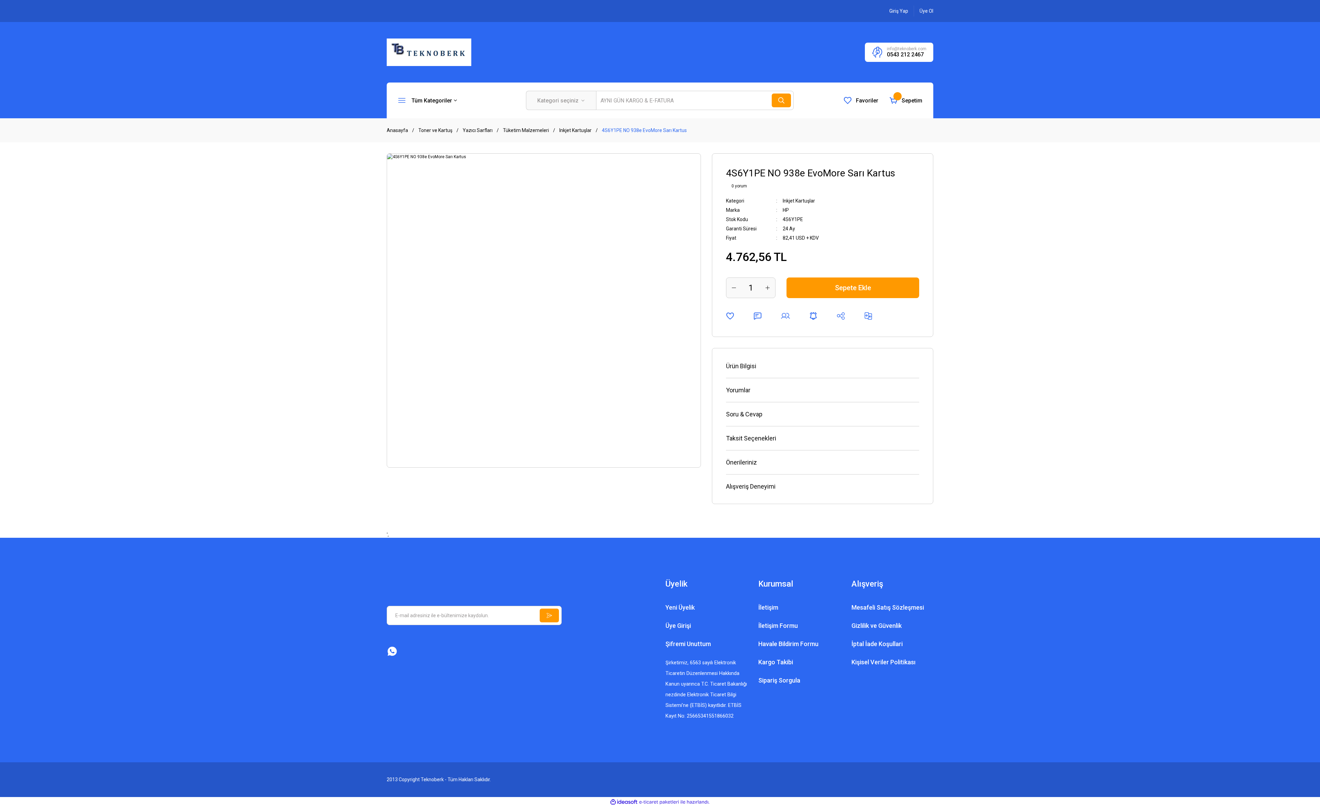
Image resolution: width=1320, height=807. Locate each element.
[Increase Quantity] (767, 288)
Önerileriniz (741, 462)
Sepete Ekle (853, 288)
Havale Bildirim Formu (788, 643)
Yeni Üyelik (680, 607)
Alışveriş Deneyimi (751, 486)
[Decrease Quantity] (734, 288)
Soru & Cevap (744, 414)
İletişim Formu (778, 625)
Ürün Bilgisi (741, 366)
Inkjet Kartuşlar (799, 201)
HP (786, 210)
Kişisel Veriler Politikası (883, 662)
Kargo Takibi (775, 662)
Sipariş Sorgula (779, 680)
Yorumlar (738, 390)
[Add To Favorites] (730, 316)
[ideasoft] (624, 802)
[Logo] (429, 52)
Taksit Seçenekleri (751, 438)
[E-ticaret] (659, 802)
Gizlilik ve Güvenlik (876, 625)
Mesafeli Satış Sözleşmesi (887, 607)
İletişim (768, 607)
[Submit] (549, 615)
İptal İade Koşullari (877, 643)
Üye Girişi (678, 625)
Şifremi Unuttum (688, 643)
